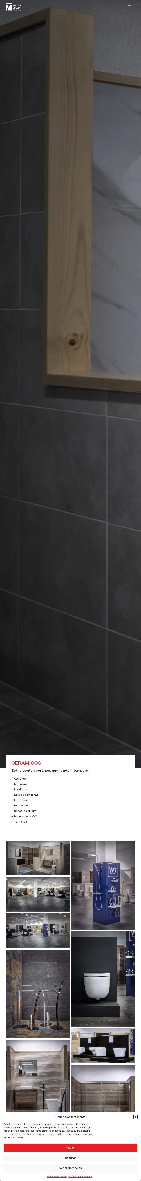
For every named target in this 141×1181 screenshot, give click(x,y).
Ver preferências (70, 1168)
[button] (135, 1117)
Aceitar (70, 1148)
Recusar (70, 1158)
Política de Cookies (57, 1176)
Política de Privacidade (80, 1176)
